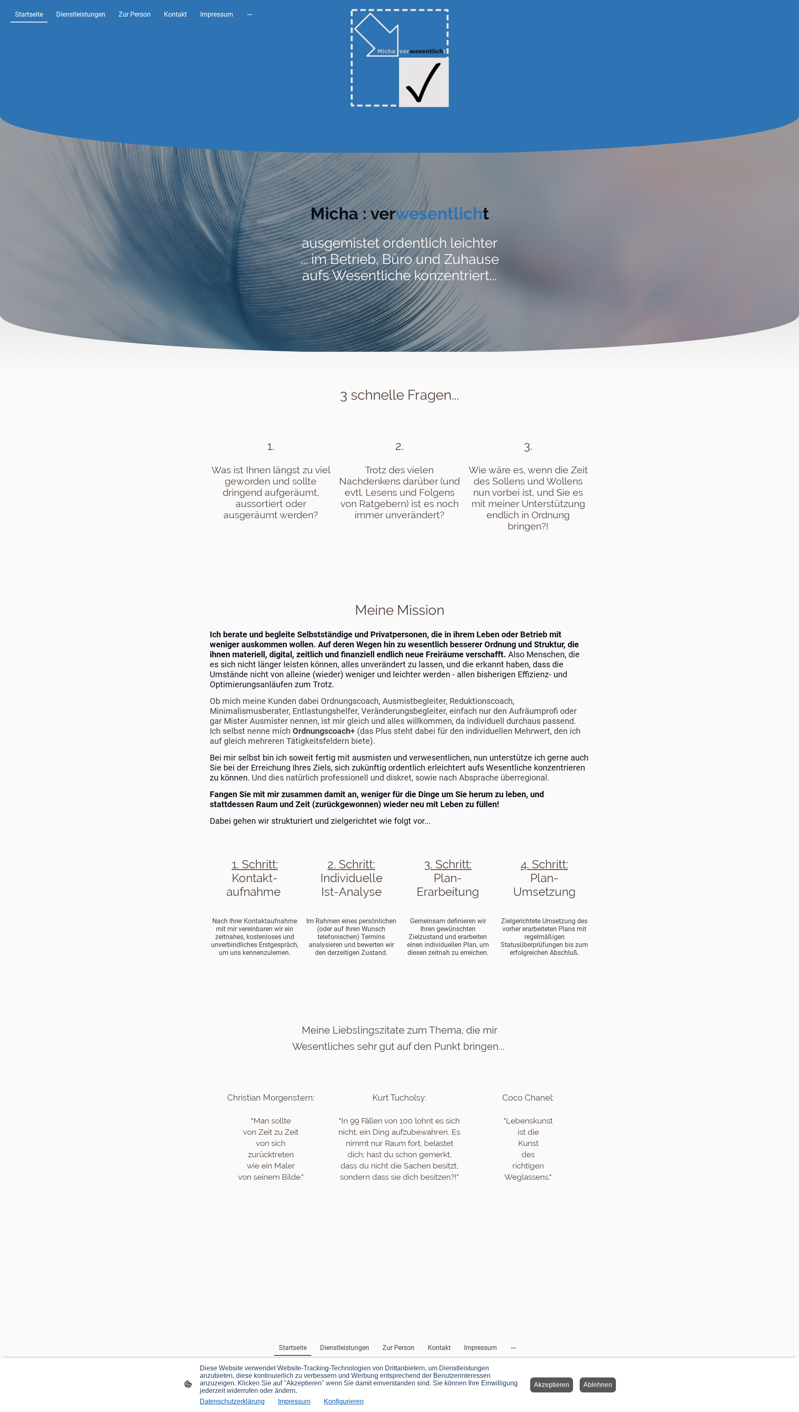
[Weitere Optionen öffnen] (249, 14)
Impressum (294, 1401)
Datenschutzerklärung (232, 1401)
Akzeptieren (551, 1384)
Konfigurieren (344, 1401)
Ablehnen (597, 1384)
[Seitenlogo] (399, 57)
